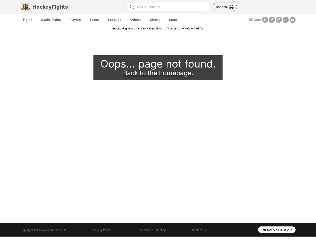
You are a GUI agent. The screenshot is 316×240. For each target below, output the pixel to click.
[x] (265, 20)
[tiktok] (286, 20)
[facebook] (272, 20)
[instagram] (279, 20)
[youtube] (293, 20)
